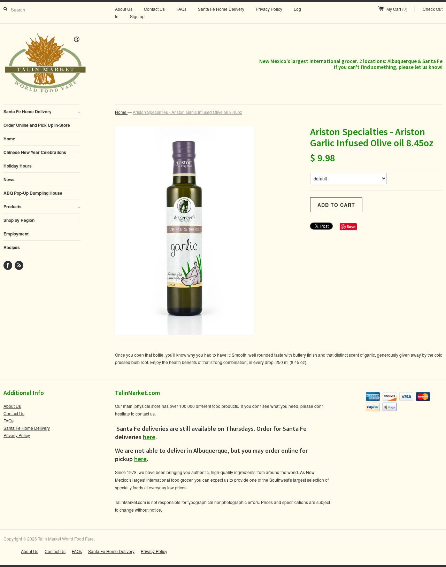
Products (41, 206)
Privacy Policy (269, 9)
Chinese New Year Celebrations (41, 152)
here (149, 437)
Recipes (11, 247)
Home (9, 138)
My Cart (396, 9)
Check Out (433, 9)
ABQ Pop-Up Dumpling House (32, 193)
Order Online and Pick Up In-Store (36, 125)
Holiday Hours (17, 166)
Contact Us (154, 9)
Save (351, 226)
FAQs (181, 9)
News (9, 179)
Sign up (137, 16)
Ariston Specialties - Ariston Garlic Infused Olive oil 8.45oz (187, 112)
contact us (145, 414)
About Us (123, 9)
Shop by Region (41, 220)
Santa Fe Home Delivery (221, 9)
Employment (16, 234)
